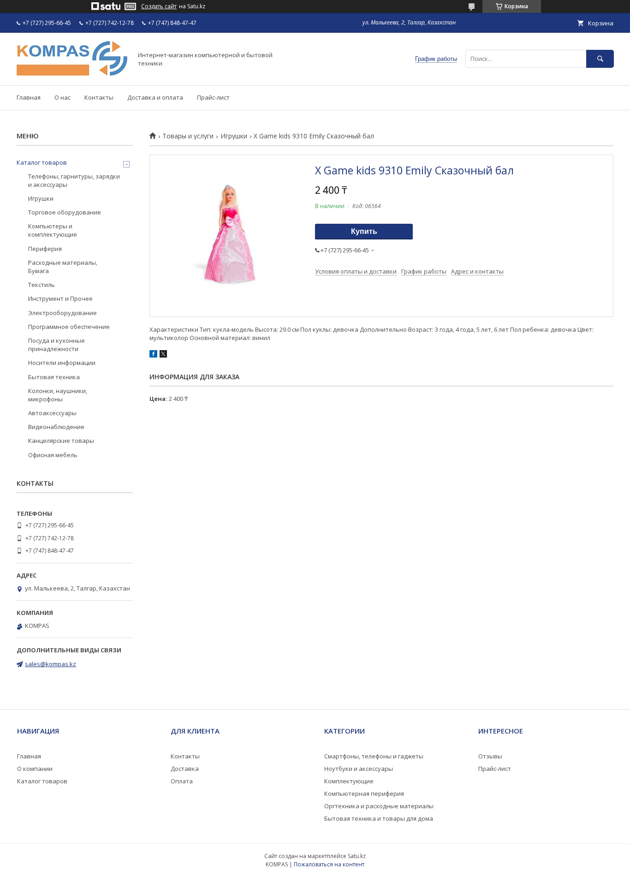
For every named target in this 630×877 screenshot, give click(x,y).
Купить (364, 231)
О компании (35, 768)
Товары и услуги (188, 136)
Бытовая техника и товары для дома (378, 818)
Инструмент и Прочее (60, 298)
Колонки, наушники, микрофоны (57, 395)
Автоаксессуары (52, 413)
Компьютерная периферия (364, 793)
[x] (163, 355)
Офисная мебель (52, 455)
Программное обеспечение (69, 326)
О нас (62, 97)
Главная (29, 97)
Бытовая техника (54, 377)
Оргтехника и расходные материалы (379, 806)
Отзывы (490, 756)
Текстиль (41, 284)
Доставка (185, 768)
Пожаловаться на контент (329, 864)
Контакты (98, 97)
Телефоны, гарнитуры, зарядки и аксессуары (74, 180)
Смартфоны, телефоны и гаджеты (373, 756)
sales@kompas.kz (50, 664)
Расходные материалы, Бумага (62, 266)
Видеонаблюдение (56, 427)
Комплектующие (349, 781)
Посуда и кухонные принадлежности (56, 344)
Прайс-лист (213, 97)
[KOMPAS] (72, 73)
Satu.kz (357, 856)
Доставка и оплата (155, 97)
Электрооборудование (62, 313)
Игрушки (233, 136)
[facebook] (153, 355)
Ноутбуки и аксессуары (358, 768)
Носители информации (61, 362)
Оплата (182, 781)
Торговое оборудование (64, 212)
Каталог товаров (42, 162)
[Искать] (600, 59)
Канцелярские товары (61, 440)
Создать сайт (159, 6)
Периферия (45, 249)
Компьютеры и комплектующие (52, 230)
